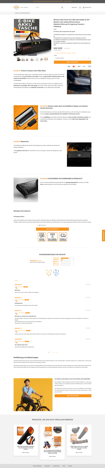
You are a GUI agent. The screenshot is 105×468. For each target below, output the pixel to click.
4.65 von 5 (39, 260)
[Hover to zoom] (32, 37)
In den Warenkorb (74, 395)
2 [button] (50, 352)
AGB (64, 466)
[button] (56, 258)
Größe (55, 55)
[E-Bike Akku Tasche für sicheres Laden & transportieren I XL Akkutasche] (19, 59)
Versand (70, 466)
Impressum (47, 466)
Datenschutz (56, 466)
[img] (18, 284)
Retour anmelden (37, 466)
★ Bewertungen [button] (103, 235)
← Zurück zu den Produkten (22, 13)
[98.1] (49, 272)
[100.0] (56, 272)
